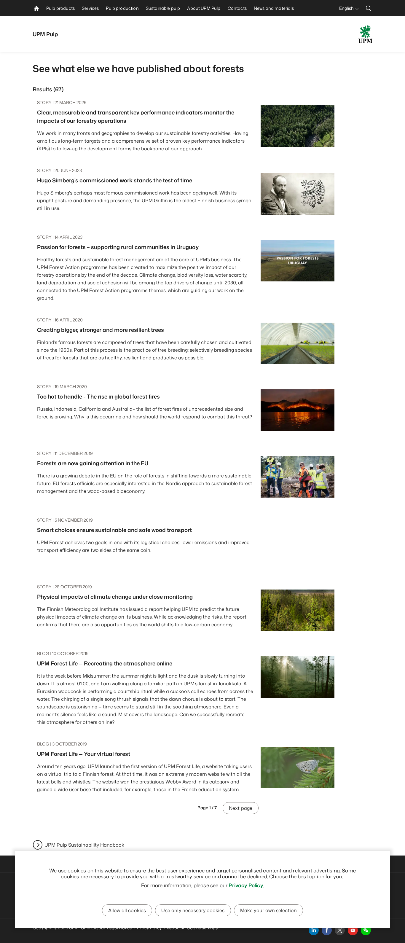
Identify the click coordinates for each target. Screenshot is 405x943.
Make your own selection (268, 910)
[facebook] (327, 930)
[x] (340, 930)
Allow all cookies (127, 910)
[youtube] (353, 930)
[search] (368, 8)
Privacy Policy (246, 885)
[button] (366, 930)
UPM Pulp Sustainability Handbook (84, 845)
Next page (240, 808)
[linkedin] (314, 930)
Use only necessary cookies (192, 910)
